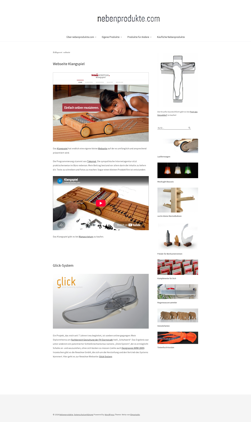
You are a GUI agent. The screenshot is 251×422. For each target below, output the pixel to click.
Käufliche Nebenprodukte (171, 37)
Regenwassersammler (167, 302)
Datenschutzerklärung (83, 414)
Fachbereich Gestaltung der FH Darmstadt (92, 339)
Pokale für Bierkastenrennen (169, 253)
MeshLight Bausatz (165, 181)
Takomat (91, 161)
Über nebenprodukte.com (80, 37)
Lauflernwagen (163, 156)
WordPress (109, 414)
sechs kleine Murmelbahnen (169, 216)
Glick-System (63, 265)
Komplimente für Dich (166, 278)
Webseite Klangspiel (69, 63)
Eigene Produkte (111, 37)
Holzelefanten (163, 326)
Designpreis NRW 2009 (133, 348)
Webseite (102, 148)
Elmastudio (135, 414)
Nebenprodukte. (66, 414)
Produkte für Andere (138, 37)
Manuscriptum (86, 236)
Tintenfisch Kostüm (165, 347)
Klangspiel (62, 148)
